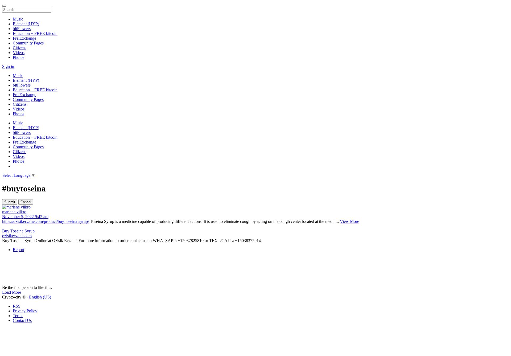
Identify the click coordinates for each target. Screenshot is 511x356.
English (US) (40, 297)
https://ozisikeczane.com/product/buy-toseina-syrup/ (45, 221)
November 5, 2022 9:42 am (25, 216)
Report (18, 249)
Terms (18, 315)
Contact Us (22, 320)
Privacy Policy (25, 311)
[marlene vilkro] (255, 207)
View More (349, 221)
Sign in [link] (8, 66)
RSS (16, 306)
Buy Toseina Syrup (18, 231)
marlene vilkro (14, 212)
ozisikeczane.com (17, 236)
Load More (11, 292)
